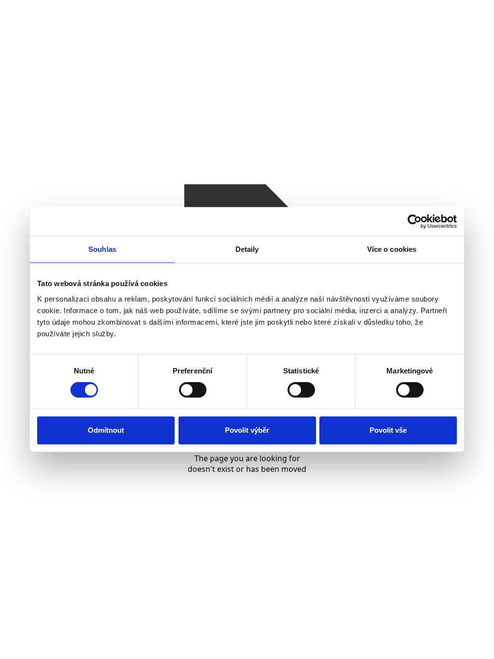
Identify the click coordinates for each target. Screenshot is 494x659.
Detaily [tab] (247, 249)
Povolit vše (388, 430)
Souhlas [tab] (102, 249)
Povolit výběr (247, 430)
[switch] (192, 390)
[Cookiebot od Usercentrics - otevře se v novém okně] (414, 221)
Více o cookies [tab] (391, 249)
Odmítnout (106, 430)
